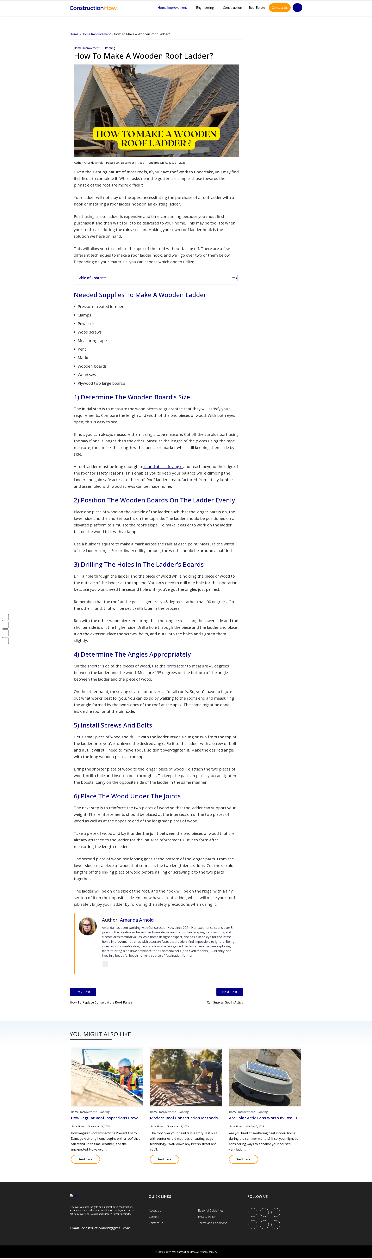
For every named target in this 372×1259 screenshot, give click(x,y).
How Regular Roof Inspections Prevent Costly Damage (121, 1118)
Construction (232, 7)
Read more (81, 1158)
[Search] (297, 7)
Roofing (110, 48)
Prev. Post (83, 992)
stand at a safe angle (163, 466)
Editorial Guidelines (211, 1210)
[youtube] (253, 1224)
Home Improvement (172, 7)
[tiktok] (264, 1224)
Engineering (205, 7)
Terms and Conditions (212, 1223)
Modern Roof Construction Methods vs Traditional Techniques (209, 1118)
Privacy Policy (206, 1217)
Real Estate (257, 7)
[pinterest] (275, 1212)
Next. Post (229, 992)
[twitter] (264, 1212)
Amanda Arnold (93, 162)
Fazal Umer (78, 1126)
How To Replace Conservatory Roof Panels (101, 1002)
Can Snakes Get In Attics (225, 1002)
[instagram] (275, 1224)
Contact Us (280, 7)
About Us (155, 1210)
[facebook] (253, 1212)
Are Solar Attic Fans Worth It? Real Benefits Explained (279, 1118)
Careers (154, 1217)
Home (74, 34)
